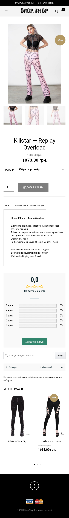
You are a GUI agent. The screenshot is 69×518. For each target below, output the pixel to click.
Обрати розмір (28, 434)
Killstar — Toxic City (17, 441)
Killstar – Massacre (52, 441)
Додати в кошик (33, 187)
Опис (8, 205)
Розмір (9, 170)
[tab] (8, 206)
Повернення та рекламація (29, 205)
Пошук (60, 355)
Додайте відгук (34, 341)
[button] (6, 11)
